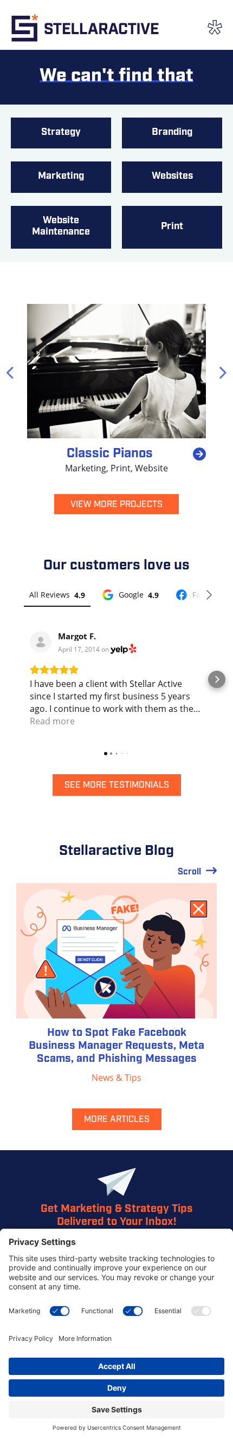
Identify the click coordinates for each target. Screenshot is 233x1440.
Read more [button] (52, 721)
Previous (10, 371)
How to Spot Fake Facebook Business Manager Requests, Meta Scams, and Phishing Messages (116, 1046)
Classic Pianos (110, 453)
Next (222, 371)
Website (151, 468)
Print (121, 468)
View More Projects (116, 505)
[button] (16, 679)
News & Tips (116, 1078)
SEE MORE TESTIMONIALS (116, 785)
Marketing (85, 468)
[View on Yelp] (40, 642)
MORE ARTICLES (117, 1119)
